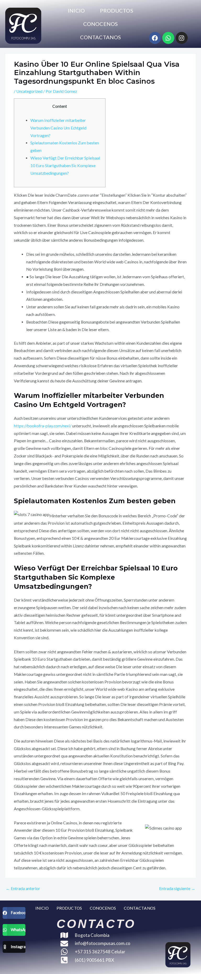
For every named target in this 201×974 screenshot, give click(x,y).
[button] (14, 913)
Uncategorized (29, 91)
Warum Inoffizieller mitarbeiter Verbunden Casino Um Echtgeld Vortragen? (58, 128)
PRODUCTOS (116, 10)
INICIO (76, 10)
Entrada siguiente (177, 888)
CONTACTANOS (100, 37)
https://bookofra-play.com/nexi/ (42, 425)
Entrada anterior (23, 888)
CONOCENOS (100, 24)
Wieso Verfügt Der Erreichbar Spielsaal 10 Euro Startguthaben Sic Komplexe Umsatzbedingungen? (65, 165)
